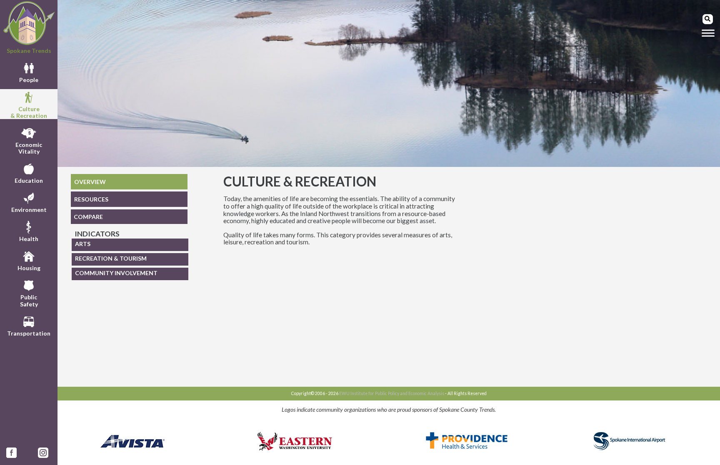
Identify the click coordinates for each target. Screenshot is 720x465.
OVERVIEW (90, 181)
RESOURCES (91, 199)
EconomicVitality (28, 148)
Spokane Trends (29, 50)
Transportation (28, 333)
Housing (29, 267)
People (28, 79)
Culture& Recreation (28, 112)
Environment (29, 209)
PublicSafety (29, 300)
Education (29, 180)
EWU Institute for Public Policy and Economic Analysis (391, 393)
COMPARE (88, 216)
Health (28, 238)
